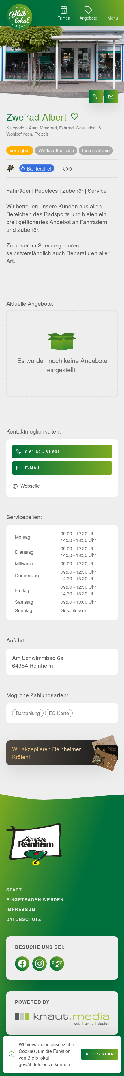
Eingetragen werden (35, 899)
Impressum (21, 909)
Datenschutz (24, 919)
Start (14, 889)
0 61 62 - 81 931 (42, 451)
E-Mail (33, 468)
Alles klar (99, 1054)
